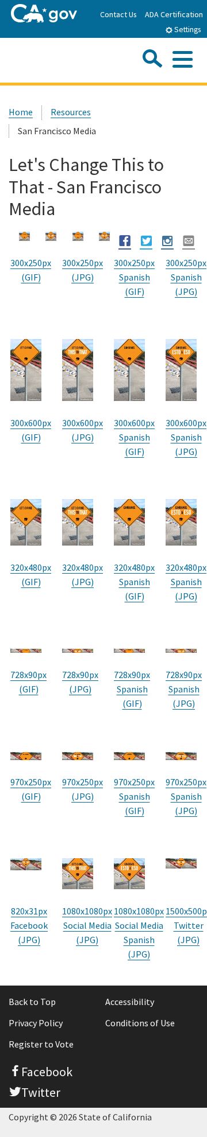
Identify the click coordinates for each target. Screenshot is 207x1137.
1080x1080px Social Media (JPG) (87, 925)
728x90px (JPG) (80, 682)
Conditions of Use (140, 1023)
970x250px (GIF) (30, 789)
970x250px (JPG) (82, 789)
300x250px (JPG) (82, 270)
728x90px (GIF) (28, 682)
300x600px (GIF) (30, 430)
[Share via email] (188, 240)
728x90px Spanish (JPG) (184, 689)
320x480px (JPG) (82, 574)
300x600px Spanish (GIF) (134, 437)
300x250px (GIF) (30, 270)
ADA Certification (174, 14)
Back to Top (32, 1001)
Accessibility (129, 1001)
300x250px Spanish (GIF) (134, 277)
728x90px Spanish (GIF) (132, 689)
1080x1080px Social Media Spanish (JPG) (139, 932)
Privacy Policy (36, 1023)
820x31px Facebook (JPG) (29, 925)
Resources (71, 112)
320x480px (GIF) (30, 574)
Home (21, 112)
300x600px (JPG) (82, 430)
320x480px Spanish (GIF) (134, 582)
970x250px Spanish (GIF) (134, 796)
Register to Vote (41, 1044)
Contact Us (118, 14)
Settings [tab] (186, 29)
